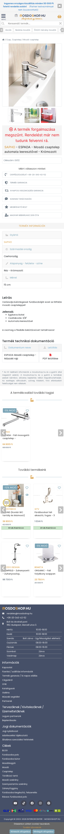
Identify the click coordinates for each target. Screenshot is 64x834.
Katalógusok (8, 688)
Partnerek (7, 701)
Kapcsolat (7, 667)
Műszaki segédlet (11, 696)
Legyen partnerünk (11, 716)
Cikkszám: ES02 (11, 160)
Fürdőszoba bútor (11, 759)
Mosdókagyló (9, 763)
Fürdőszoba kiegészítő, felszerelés (19, 792)
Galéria (6, 692)
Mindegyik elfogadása (43, 831)
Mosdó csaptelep (31, 40)
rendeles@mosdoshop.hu (19, 613)
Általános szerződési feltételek (17, 739)
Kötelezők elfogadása (20, 831)
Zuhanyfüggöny (10, 788)
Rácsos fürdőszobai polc (14, 796)
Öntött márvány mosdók (45, 30)
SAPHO (10, 147)
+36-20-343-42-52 (16, 617)
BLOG (5, 750)
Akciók (8, 30)
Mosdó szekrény (10, 780)
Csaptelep (7, 771)
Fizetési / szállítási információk (17, 671)
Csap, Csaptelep (14, 40)
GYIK (4, 684)
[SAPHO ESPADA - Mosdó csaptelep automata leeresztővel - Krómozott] (32, 74)
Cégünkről (7, 680)
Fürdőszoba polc (10, 754)
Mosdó (5, 767)
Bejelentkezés (9, 720)
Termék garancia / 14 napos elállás (19, 675)
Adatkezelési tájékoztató (15, 735)
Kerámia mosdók (22, 30)
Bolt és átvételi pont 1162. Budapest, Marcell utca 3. (22, 623)
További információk (32, 827)
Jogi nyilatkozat (10, 731)
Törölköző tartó (10, 775)
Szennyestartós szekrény (15, 784)
